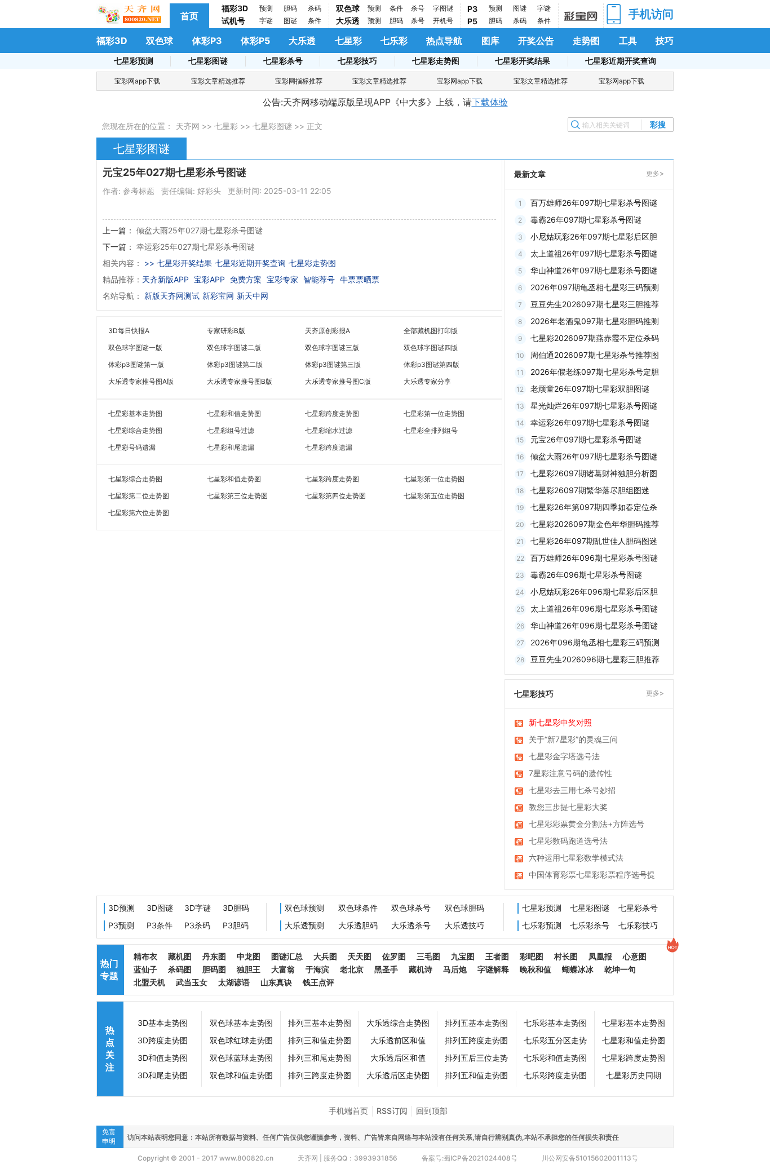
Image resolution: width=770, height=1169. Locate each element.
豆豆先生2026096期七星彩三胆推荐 (595, 659)
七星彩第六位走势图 (138, 512)
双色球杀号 (411, 908)
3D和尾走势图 (163, 1075)
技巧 (665, 40)
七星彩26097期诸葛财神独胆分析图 (593, 473)
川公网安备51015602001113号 (589, 1158)
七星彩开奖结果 (522, 60)
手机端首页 (348, 1110)
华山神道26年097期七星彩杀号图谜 (593, 270)
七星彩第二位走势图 (138, 495)
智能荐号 (319, 279)
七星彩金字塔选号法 (564, 756)
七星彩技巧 (357, 60)
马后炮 (455, 969)
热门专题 (109, 969)
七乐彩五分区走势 (555, 1040)
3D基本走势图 (163, 1023)
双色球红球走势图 (241, 1040)
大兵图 (325, 956)
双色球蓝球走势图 (241, 1057)
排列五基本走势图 (476, 1023)
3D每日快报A (128, 330)
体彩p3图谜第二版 (235, 364)
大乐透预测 (304, 925)
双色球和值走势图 (241, 1075)
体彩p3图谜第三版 (333, 364)
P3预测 (121, 925)
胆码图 (214, 969)
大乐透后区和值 (398, 1057)
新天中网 (252, 295)
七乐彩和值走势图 (555, 1057)
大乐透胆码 (358, 925)
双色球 (348, 8)
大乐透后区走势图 (398, 1075)
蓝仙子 (145, 969)
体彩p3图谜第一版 (136, 364)
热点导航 (444, 40)
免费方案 (246, 279)
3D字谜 (197, 908)
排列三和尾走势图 (319, 1057)
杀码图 (180, 969)
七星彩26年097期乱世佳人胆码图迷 (593, 541)
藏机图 (180, 956)
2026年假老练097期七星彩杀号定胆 (594, 372)
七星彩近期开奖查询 (620, 60)
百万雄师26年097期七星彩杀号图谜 (593, 202)
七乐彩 (394, 40)
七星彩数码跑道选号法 (568, 840)
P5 (472, 21)
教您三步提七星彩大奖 (568, 807)
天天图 (359, 956)
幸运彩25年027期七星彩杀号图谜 (195, 246)
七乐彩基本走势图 (555, 1023)
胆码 (290, 8)
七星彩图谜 (208, 60)
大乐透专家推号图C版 (338, 381)
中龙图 (248, 956)
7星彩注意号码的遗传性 (570, 773)
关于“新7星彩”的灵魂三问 (573, 739)
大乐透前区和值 (398, 1040)
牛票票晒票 (359, 279)
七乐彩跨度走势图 (555, 1075)
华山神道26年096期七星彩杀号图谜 (594, 625)
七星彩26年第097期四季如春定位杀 (593, 507)
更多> (655, 173)
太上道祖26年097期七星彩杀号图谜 (593, 253)
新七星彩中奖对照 (560, 722)
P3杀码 (197, 925)
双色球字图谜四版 (431, 347)
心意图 (635, 956)
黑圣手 (386, 969)
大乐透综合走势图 (398, 1023)
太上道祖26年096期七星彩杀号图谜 (594, 608)
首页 (189, 15)
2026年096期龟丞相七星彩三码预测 (595, 642)
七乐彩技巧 (638, 925)
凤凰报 (600, 956)
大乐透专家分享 (427, 381)
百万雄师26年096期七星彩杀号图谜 (594, 558)
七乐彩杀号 (589, 925)
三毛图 (428, 956)
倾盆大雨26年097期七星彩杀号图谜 (593, 456)
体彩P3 (207, 40)
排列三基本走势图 (319, 1023)
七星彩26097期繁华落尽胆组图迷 (589, 490)
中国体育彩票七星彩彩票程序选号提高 (592, 875)
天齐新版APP (165, 279)
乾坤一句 (620, 969)
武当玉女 (191, 982)
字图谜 (443, 8)
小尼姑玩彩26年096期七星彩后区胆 (594, 591)
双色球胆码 (464, 908)
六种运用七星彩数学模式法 (576, 857)
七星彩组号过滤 (230, 430)
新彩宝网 (218, 295)
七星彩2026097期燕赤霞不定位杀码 (594, 338)
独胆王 (248, 969)
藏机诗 (420, 969)
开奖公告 (536, 40)
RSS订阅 (392, 1110)
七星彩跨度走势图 (332, 413)
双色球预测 (304, 908)
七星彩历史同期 (633, 1075)
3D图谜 (160, 908)
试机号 (233, 20)
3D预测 (121, 908)
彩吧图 (531, 956)
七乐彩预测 (541, 925)
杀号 (417, 8)
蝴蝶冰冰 (578, 969)
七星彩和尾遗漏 (230, 447)
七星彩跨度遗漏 (328, 447)
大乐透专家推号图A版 (141, 381)
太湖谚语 (234, 982)
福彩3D (235, 8)
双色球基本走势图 (241, 1023)
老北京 (352, 969)
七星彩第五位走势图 (434, 495)
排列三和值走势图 (319, 1040)
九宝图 (463, 956)
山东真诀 (276, 982)
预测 (266, 8)
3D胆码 (236, 908)
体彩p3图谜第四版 (431, 364)
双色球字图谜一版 (135, 347)
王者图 (497, 956)
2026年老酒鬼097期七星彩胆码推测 (594, 321)
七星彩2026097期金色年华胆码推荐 (594, 524)
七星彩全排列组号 (431, 430)
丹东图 (214, 956)
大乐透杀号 (411, 925)
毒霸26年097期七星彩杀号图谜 (585, 219)
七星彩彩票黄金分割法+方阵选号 (586, 824)
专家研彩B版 (226, 330)
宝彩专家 (282, 279)
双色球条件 (358, 908)
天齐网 (188, 126)
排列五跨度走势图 (476, 1040)
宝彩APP (209, 279)
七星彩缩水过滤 (328, 430)
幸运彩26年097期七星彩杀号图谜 (589, 422)
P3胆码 (236, 925)
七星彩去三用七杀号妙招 (572, 790)
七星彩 (348, 40)
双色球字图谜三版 (332, 347)
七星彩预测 (133, 60)
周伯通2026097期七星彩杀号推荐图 (594, 355)
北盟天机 (149, 982)
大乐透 (348, 20)
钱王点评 (318, 982)
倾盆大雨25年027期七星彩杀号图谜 (199, 230)
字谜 (266, 20)
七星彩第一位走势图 (434, 413)
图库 (490, 40)
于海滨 (317, 969)
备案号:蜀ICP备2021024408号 (469, 1158)
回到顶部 (432, 1110)
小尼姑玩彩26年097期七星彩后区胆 (593, 236)
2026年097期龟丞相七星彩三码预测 (594, 287)
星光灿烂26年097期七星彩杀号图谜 (593, 405)
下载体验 (490, 102)
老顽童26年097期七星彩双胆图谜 (589, 388)
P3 (472, 9)
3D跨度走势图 (163, 1040)
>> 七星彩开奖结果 (178, 263)
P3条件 (159, 925)
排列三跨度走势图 (319, 1075)
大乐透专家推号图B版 (239, 381)
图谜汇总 (287, 956)
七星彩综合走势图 (135, 430)
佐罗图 (394, 956)
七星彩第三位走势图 (237, 495)
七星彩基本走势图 (135, 413)
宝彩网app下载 (137, 81)
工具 (628, 40)
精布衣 (145, 956)
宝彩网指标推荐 (298, 81)
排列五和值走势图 (476, 1075)
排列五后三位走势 (476, 1057)
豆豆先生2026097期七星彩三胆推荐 (594, 304)
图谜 (290, 20)
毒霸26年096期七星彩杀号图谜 (586, 574)
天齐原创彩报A (327, 330)
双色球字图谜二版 (234, 347)
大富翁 (283, 969)
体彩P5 (255, 40)
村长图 (566, 956)
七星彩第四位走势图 (335, 495)
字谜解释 (493, 969)
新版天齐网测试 (172, 295)
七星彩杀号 (283, 60)
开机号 (443, 20)
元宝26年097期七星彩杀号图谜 (585, 439)
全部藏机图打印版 (431, 330)
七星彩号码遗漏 (132, 447)
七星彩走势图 (435, 60)
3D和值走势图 (163, 1057)
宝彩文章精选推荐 (218, 81)
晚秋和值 (535, 969)
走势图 (586, 40)
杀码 (314, 8)
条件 (314, 20)
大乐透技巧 (464, 925)
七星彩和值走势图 (234, 413)
